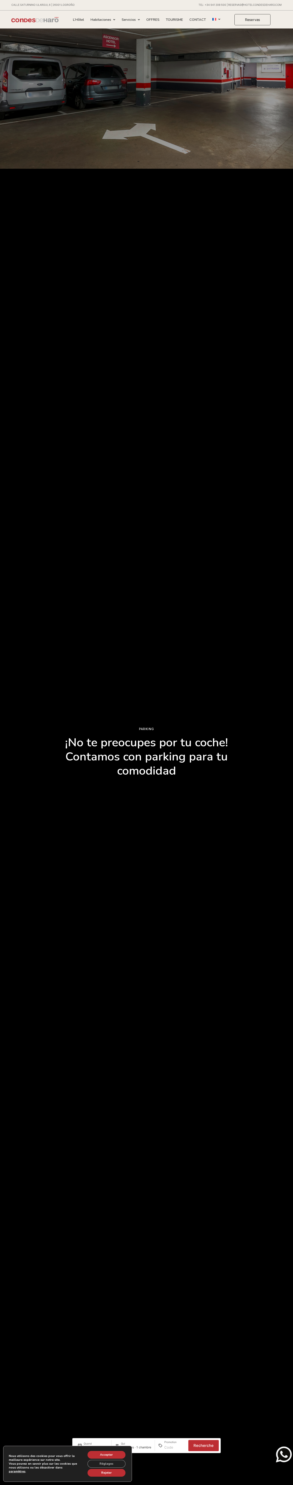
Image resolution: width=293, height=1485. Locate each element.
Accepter (106, 1455)
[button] (252, 19)
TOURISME (174, 19)
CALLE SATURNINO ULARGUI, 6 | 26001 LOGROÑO (43, 4)
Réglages (106, 1464)
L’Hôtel (78, 19)
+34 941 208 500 (215, 4)
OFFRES (152, 19)
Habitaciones (101, 19)
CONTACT (197, 19)
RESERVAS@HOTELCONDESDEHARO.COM (255, 4)
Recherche (203, 1445)
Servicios (129, 19)
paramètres (17, 1471)
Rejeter (106, 1473)
